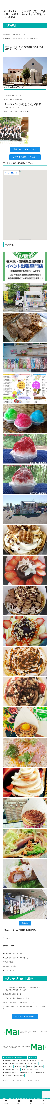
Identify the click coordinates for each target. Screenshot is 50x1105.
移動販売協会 (19, 1075)
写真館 (31, 1066)
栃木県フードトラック (11, 1072)
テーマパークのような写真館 (14, 1063)
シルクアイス (24, 1060)
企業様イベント (22, 1057)
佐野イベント (21, 1066)
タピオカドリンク (37, 1060)
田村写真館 (8, 1075)
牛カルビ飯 (40, 1072)
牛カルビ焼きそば (28, 1072)
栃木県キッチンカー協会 (31, 1069)
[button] (45, 581)
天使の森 (40, 1066)
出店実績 (33, 1057)
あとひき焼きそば (10, 1060)
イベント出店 (9, 1057)
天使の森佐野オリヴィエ (12, 1069)
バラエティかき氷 (32, 1063)
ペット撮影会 (9, 1066)
